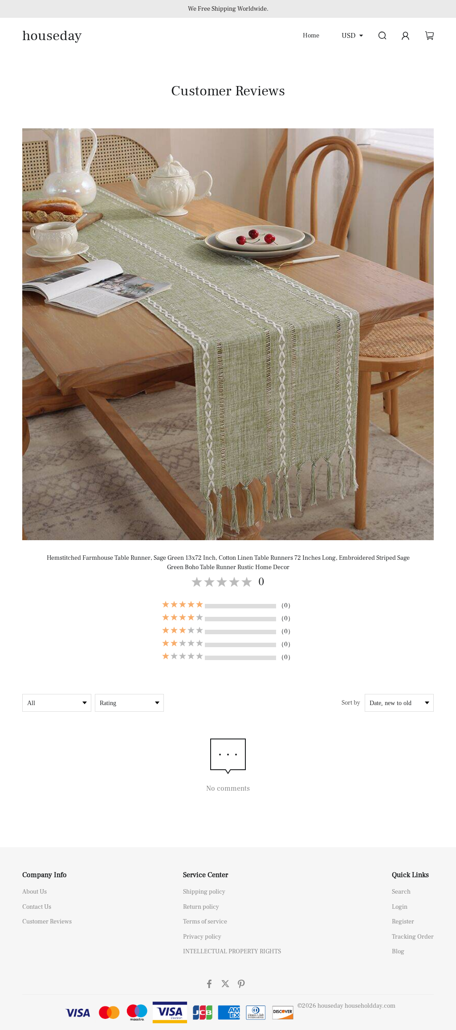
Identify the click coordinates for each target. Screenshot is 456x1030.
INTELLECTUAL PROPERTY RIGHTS (232, 952)
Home (311, 36)
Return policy (201, 907)
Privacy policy (202, 937)
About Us (34, 892)
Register (403, 922)
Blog (398, 952)
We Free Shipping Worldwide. (228, 9)
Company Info (44, 874)
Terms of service (205, 922)
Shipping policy (204, 892)
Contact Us (36, 907)
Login (399, 907)
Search (401, 892)
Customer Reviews (47, 922)
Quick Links (410, 874)
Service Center (205, 874)
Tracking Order (413, 937)
